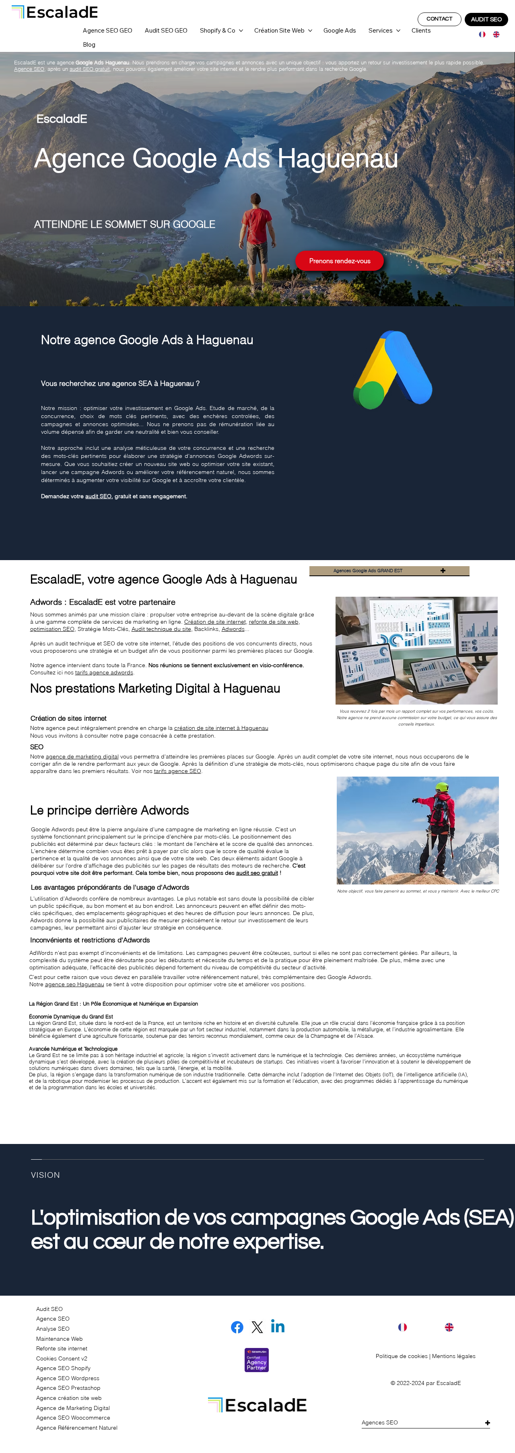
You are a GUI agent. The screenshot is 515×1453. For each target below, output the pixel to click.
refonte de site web (274, 621)
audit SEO (98, 496)
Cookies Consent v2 (61, 1358)
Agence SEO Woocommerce (73, 1417)
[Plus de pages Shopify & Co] (241, 31)
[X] (257, 1327)
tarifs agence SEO (177, 771)
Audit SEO (49, 1309)
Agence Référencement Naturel (76, 1427)
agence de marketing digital (82, 756)
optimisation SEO (52, 629)
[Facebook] (237, 1327)
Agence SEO (53, 1318)
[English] (494, 34)
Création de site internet (215, 621)
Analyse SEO (53, 1328)
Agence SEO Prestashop (68, 1388)
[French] (480, 34)
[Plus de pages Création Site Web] (310, 31)
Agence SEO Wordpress (67, 1378)
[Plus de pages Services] (398, 31)
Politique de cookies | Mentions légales (426, 1356)
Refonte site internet (61, 1348)
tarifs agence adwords (104, 672)
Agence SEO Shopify (63, 1368)
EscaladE (449, 1383)
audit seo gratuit (257, 872)
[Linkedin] (278, 1327)
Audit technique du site (161, 629)
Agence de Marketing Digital (73, 1408)
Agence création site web (69, 1398)
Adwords (233, 629)
